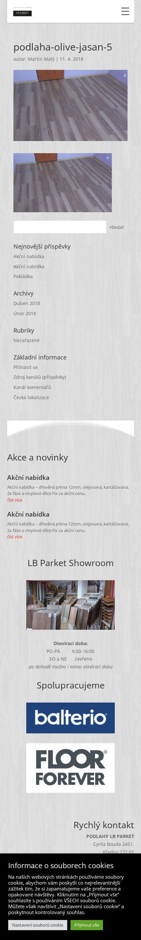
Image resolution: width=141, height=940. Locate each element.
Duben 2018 (26, 303)
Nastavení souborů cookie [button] (37, 925)
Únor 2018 (24, 313)
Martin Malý (41, 59)
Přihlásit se (25, 367)
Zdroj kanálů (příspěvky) (39, 377)
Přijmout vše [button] (86, 925)
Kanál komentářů (32, 387)
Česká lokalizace (31, 397)
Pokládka (23, 276)
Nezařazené (26, 340)
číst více (14, 500)
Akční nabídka (28, 256)
